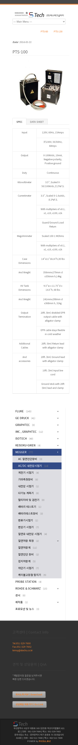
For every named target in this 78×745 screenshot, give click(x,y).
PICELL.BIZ (45, 741)
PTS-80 (44, 31)
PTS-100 (20, 52)
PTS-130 (58, 31)
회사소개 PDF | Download (29, 694)
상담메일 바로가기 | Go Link (29, 704)
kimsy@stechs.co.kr (22, 650)
